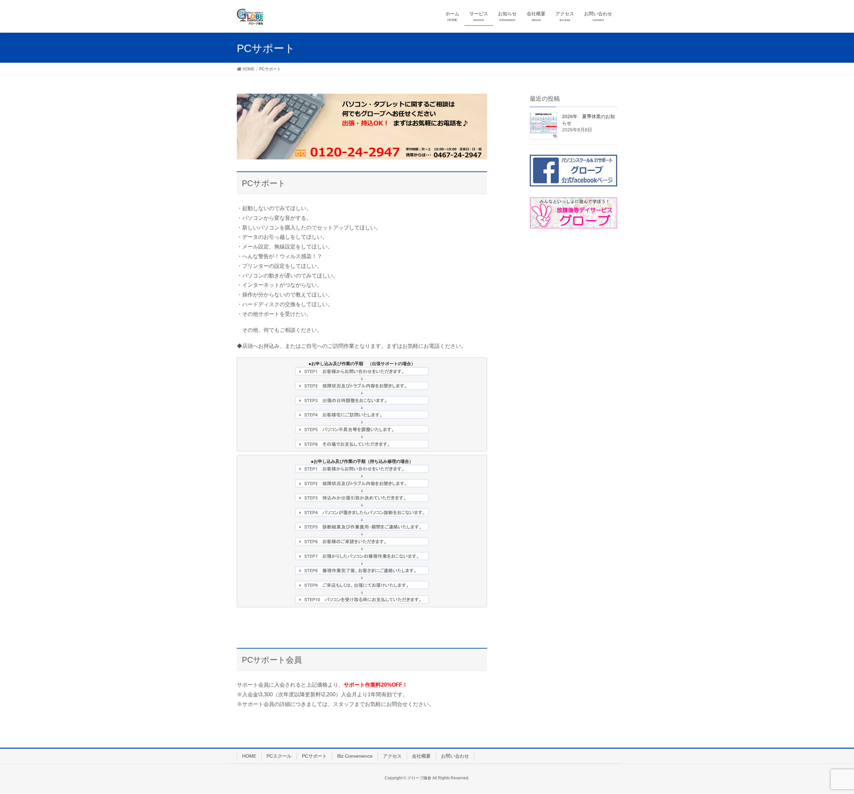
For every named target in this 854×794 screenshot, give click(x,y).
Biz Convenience (355, 756)
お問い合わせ (455, 756)
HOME (249, 756)
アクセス (392, 756)
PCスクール (279, 756)
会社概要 (421, 756)
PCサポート (314, 756)
